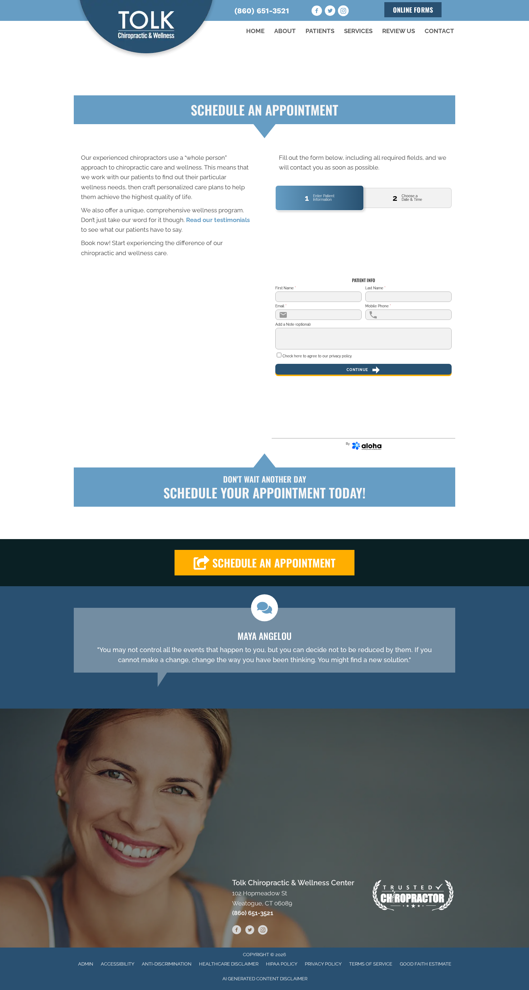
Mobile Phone (378, 306)
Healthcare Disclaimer (228, 964)
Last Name (375, 288)
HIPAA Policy (281, 964)
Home (255, 31)
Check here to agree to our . (317, 356)
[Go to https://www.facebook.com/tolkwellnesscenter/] (316, 11)
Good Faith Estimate (425, 964)
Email (280, 306)
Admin (85, 964)
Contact (439, 31)
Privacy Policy (323, 964)
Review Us (398, 31)
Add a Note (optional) (293, 324)
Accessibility (117, 964)
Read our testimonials (218, 219)
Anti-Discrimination (166, 964)
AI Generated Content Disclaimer (264, 978)
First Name (285, 288)
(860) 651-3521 (261, 10)
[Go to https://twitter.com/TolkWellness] (330, 11)
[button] (264, 562)
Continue (357, 370)
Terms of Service (370, 964)
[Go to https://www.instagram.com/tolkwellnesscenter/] (343, 11)
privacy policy (340, 356)
